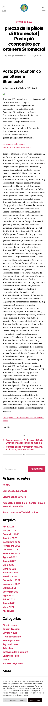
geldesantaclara (19, 55)
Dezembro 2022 (11, 542)
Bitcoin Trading (11, 629)
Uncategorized (24, 22)
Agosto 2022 (10, 557)
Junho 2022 (9, 561)
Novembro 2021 (11, 584)
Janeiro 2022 (10, 576)
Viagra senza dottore (14, 497)
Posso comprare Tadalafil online (20, 512)
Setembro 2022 (11, 553)
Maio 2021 (8, 607)
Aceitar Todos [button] (35, 700)
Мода (6, 659)
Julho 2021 (9, 599)
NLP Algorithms (11, 640)
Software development (15, 652)
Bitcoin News (10, 625)
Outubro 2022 (10, 549)
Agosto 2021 (10, 595)
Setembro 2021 (11, 591)
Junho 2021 (9, 603)
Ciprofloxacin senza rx (15, 491)
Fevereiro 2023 (11, 534)
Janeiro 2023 (10, 538)
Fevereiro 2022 (11, 572)
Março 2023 (9, 530)
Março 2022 (9, 568)
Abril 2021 (8, 611)
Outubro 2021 (10, 588)
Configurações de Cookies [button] (15, 700)
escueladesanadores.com (14, 144)
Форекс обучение (13, 663)
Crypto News (10, 632)
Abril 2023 (8, 526)
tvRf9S (6, 485)
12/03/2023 (38, 55)
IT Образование (12, 636)
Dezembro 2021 (11, 580)
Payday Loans (10, 644)
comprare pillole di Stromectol (17, 147)
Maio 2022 (8, 565)
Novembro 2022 (11, 545)
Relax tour (8, 648)
